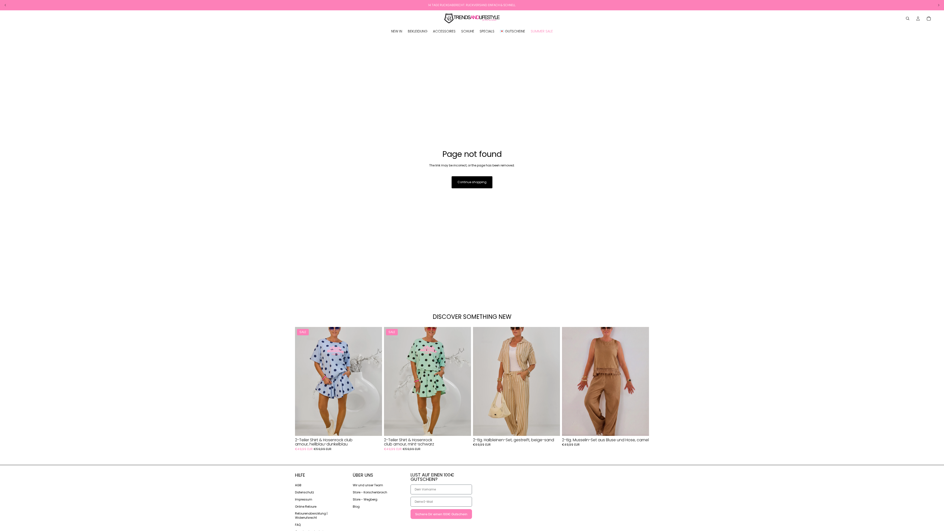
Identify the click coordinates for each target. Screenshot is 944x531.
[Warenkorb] (928, 18)
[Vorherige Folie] (302, 381)
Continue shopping (472, 182)
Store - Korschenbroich (370, 492)
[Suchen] (907, 18)
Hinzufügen (378, 428)
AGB (298, 485)
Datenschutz (304, 492)
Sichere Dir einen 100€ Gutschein (441, 514)
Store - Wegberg (365, 499)
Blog (356, 506)
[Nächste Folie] (374, 381)
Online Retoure (305, 506)
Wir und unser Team (368, 485)
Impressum (303, 499)
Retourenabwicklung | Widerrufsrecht (311, 515)
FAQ (298, 525)
